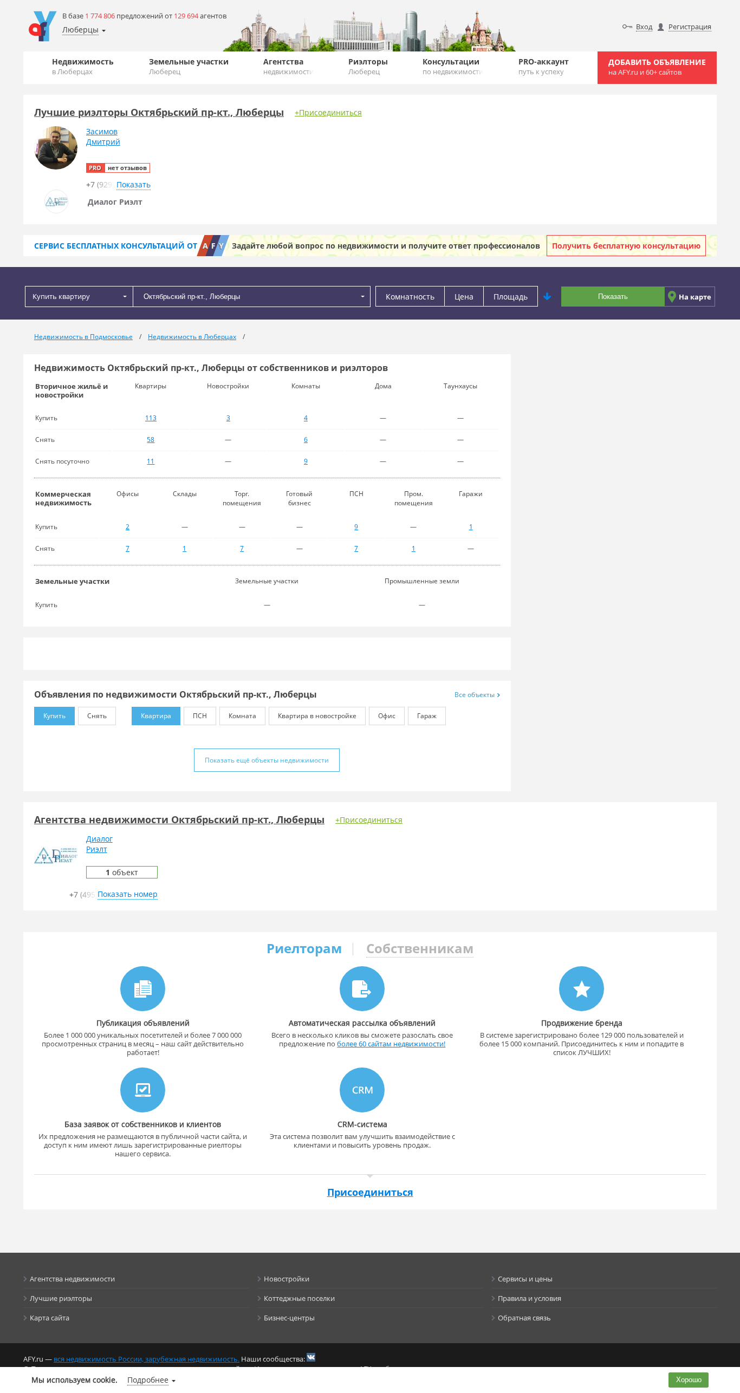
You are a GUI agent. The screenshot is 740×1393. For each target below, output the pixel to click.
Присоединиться (370, 1192)
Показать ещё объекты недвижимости (267, 760)
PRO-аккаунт (543, 66)
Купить (54, 715)
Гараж (427, 715)
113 (151, 417)
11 (150, 461)
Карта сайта (49, 1318)
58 (150, 439)
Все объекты (475, 694)
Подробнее (147, 1380)
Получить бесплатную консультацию (626, 245)
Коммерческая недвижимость (63, 498)
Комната (242, 715)
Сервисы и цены (525, 1279)
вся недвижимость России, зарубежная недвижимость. (146, 1359)
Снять (97, 715)
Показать (613, 296)
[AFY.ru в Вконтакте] (311, 1357)
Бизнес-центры (289, 1318)
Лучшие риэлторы (61, 1298)
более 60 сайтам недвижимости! (391, 1044)
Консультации (453, 66)
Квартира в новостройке (317, 715)
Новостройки (286, 1279)
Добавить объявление (657, 67)
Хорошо (689, 1380)
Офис (386, 715)
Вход (644, 26)
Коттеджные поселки (299, 1298)
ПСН (200, 715)
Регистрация (689, 26)
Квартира (156, 715)
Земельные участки (189, 66)
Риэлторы (368, 66)
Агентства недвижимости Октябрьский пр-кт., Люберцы (179, 819)
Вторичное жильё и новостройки (71, 390)
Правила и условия (529, 1298)
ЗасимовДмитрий (103, 136)
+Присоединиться (328, 112)
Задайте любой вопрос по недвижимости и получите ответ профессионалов (386, 245)
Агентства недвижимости (72, 1279)
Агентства (288, 66)
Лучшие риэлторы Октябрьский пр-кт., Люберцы (159, 112)
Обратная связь (524, 1318)
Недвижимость (83, 66)
